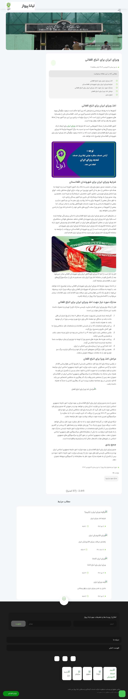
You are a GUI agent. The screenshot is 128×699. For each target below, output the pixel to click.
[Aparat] (56, 658)
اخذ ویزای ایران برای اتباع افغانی (101, 81)
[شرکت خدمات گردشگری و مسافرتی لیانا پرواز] (20, 6)
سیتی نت (99, 692)
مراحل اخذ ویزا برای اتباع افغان (101, 91)
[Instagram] (65, 658)
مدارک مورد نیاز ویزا (111, 478)
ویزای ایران (104, 45)
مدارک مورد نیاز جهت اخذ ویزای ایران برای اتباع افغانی (93, 88)
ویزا (109, 45)
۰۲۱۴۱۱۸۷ (12, 693)
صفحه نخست (115, 45)
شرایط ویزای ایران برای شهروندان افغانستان (97, 84)
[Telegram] (73, 658)
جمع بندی (109, 95)
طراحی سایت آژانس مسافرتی (113, 692)
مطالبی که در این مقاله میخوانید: (105, 74)
